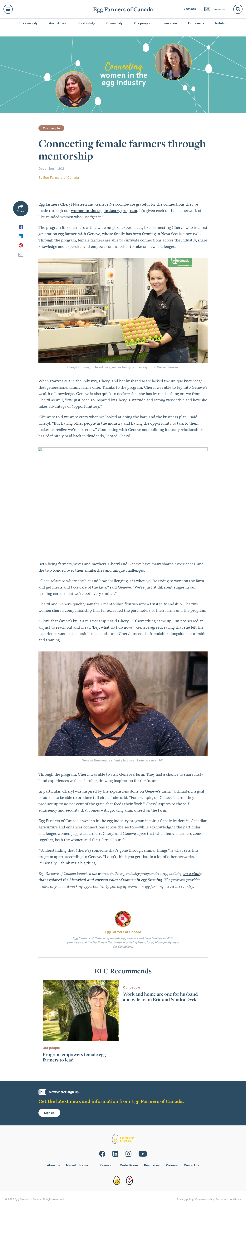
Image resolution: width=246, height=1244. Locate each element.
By (58, 177)
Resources (152, 1165)
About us (53, 1165)
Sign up (49, 1113)
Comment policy (204, 1199)
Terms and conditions (228, 1199)
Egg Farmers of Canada (123, 9)
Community (114, 23)
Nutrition (221, 23)
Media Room (129, 1165)
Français (190, 9)
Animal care (57, 23)
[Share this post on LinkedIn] (20, 236)
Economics (196, 23)
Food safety (86, 23)
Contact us (191, 1165)
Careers (172, 1165)
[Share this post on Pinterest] (20, 245)
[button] (46, 9)
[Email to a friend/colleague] (20, 254)
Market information (79, 1165)
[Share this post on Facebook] (20, 226)
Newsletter (218, 9)
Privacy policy (185, 1199)
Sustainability (28, 23)
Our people (142, 23)
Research (106, 1165)
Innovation (169, 23)
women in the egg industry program (104, 210)
